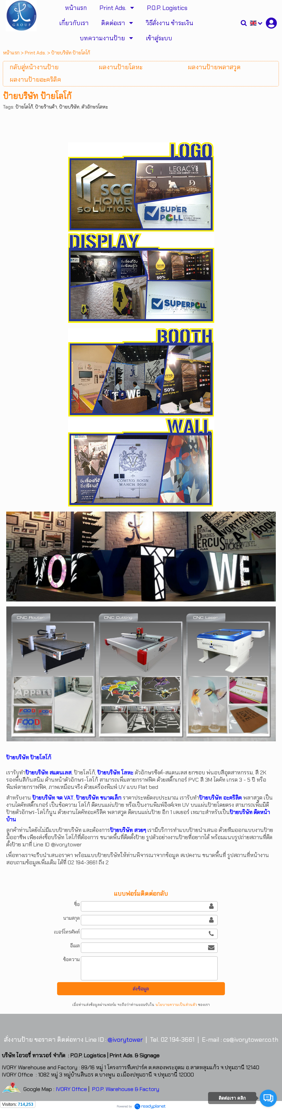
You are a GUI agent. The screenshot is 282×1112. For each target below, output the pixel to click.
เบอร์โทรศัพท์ (67, 932)
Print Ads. (35, 53)
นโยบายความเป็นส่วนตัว (176, 1004)
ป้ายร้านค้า (46, 107)
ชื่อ (77, 904)
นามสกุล (71, 918)
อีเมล (75, 946)
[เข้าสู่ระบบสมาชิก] (271, 23)
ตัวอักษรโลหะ (95, 107)
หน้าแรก (11, 53)
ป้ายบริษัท (69, 107)
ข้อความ (71, 959)
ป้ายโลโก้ (24, 107)
